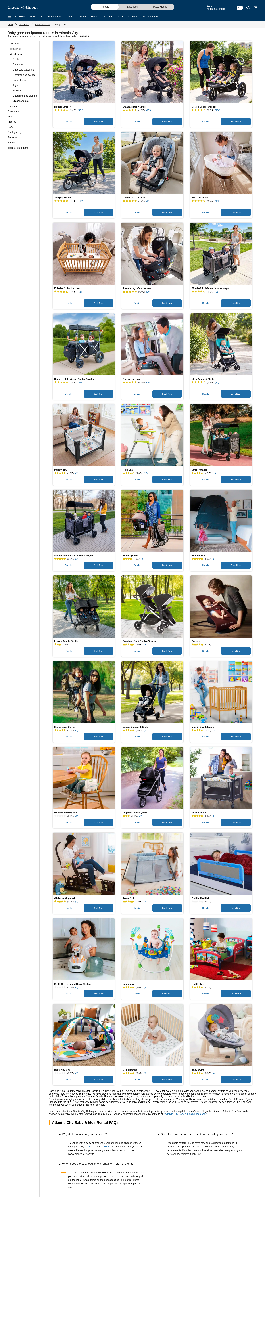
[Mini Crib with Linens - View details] (221, 692)
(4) (145, 644)
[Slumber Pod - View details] (221, 521)
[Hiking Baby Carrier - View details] (84, 692)
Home (10, 24)
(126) (217, 201)
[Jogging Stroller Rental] (84, 163)
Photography (15, 132)
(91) (148, 201)
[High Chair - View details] (152, 435)
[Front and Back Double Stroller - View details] (152, 606)
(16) (146, 473)
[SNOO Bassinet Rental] (221, 163)
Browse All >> (150, 16)
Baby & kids (61, 24)
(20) (148, 292)
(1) (72, 644)
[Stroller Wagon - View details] (221, 435)
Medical (71, 16)
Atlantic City (24, 24)
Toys (15, 85)
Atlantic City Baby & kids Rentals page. (186, 1114)
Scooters (20, 16)
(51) (217, 292)
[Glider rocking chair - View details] (84, 864)
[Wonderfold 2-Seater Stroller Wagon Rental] (221, 254)
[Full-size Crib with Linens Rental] (84, 254)
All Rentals (14, 43)
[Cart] (255, 8)
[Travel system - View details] (152, 521)
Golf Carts (107, 16)
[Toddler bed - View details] (221, 949)
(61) (80, 292)
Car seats (18, 64)
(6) (143, 559)
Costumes (13, 111)
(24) (217, 382)
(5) (76, 730)
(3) (214, 559)
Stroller (17, 59)
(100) (217, 110)
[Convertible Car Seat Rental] (152, 163)
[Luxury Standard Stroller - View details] (152, 692)
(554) (80, 110)
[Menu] (9, 16)
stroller (105, 1146)
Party (83, 16)
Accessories (14, 49)
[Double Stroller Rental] (84, 72)
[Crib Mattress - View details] (152, 1035)
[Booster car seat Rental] (152, 344)
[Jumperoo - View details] (152, 949)
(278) (149, 110)
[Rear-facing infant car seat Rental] (152, 254)
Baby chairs (19, 80)
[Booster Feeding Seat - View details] (84, 778)
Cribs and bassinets (23, 69)
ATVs (120, 16)
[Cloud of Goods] (23, 8)
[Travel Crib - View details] (152, 864)
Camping (133, 16)
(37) (80, 382)
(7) (76, 559)
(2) (76, 816)
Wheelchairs (36, 16)
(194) (80, 201)
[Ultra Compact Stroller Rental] (221, 344)
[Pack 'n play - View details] (84, 435)
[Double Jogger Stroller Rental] (221, 72)
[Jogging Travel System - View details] (152, 778)
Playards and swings (24, 75)
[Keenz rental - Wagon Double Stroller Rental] (84, 344)
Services (12, 137)
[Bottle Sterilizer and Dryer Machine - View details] (84, 949)
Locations (132, 6)
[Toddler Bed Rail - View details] (221, 864)
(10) (148, 382)
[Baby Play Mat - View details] (84, 1035)
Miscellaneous (21, 101)
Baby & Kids (55, 16)
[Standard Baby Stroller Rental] (152, 72)
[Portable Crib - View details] (221, 778)
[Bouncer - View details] (221, 606)
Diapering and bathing (25, 95)
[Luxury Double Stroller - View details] (84, 606)
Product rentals (42, 24)
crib (89, 1146)
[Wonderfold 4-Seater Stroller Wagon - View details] (84, 521)
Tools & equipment (18, 148)
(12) (77, 473)
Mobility (12, 121)
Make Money (160, 6)
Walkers (17, 90)
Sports (11, 142)
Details (68, 121)
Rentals (105, 6)
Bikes (94, 16)
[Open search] (248, 8)
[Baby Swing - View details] (221, 1035)
